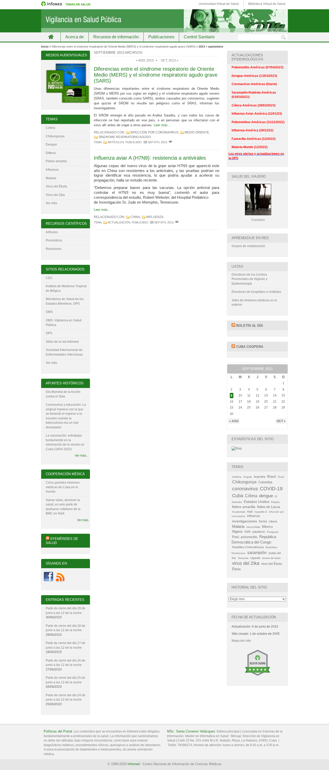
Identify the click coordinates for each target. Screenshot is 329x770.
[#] (170, 142)
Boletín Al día (249, 326)
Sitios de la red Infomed (62, 341)
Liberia (273, 521)
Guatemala (238, 511)
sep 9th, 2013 (157, 142)
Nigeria (237, 531)
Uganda (255, 557)
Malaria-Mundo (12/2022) (250, 147)
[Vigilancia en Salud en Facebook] (48, 581)
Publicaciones (161, 37)
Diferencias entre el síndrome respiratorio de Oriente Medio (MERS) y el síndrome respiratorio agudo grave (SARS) (124, 46)
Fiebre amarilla (56, 161)
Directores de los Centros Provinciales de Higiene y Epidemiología (249, 279)
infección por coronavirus (154, 132)
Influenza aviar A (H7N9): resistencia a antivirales (150, 158)
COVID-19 (271, 488)
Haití (250, 511)
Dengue (51, 144)
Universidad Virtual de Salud (219, 4)
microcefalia (253, 527)
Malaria (51, 178)
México (267, 527)
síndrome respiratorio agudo (124, 137)
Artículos (116, 142)
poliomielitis (249, 537)
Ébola (236, 569)
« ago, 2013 (145, 60)
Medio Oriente (197, 132)
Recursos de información (116, 37)
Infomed (133, 764)
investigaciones (244, 521)
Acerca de (74, 37)
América (237, 476)
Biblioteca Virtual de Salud (266, 4)
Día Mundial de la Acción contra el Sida (63, 394)
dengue (266, 495)
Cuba (237, 495)
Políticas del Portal (58, 731)
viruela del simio (271, 558)
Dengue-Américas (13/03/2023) (254, 76)
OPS (49, 333)
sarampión (257, 552)
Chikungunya (55, 136)
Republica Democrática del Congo (254, 539)
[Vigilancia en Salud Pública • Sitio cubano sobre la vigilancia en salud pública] (164, 20)
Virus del (52, 186)
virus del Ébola (271, 564)
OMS (49, 312)
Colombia (265, 482)
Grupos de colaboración (248, 246)
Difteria (51, 153)
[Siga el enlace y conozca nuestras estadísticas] (237, 448)
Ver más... (81, 455)
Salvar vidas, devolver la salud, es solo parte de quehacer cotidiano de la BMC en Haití (63, 506)
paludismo (258, 531)
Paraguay (272, 531)
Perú (235, 537)
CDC (49, 278)
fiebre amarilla (243, 507)
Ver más (51, 203)
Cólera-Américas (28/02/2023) (254, 105)
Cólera (50, 128)
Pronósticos (54, 240)
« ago (234, 421)
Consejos (258, 220)
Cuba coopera (249, 347)
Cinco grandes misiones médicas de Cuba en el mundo (63, 487)
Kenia (263, 521)
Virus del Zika (55, 195)
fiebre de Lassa (268, 507)
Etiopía (275, 502)
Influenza (52, 169)
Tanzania (243, 558)
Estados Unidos (256, 502)
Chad (281, 476)
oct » (281, 421)
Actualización (119, 222)
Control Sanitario (199, 37)
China (135, 217)
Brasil (271, 476)
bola (64, 186)
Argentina (260, 476)
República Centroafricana (248, 547)
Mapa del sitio (241, 640)
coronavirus (245, 488)
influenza (154, 217)
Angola (247, 476)
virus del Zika (245, 563)
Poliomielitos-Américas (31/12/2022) (258, 122)
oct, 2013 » (169, 60)
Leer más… (162, 125)
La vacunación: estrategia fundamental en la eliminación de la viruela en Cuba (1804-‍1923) (65, 442)
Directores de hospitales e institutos (256, 292)
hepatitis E (260, 511)
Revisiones (53, 249)
